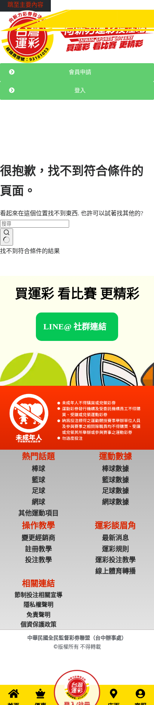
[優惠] (40, 693)
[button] (75, 326)
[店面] (113, 693)
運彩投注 (49, 126)
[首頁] (13, 693)
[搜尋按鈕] (6, 237)
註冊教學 (136, 126)
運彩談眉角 (110, 126)
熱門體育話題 (78, 126)
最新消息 (25, 126)
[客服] (140, 693)
